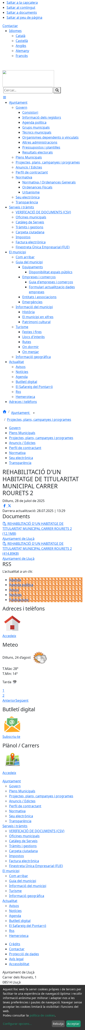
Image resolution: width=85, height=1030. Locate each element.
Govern (15, 428)
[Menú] (4, 97)
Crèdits (14, 944)
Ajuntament (20, 412)
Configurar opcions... (17, 1024)
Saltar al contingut (21, 7)
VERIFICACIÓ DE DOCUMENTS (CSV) (36, 831)
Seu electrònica (21, 457)
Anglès (21, 45)
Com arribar (18, 876)
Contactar (10, 25)
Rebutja (58, 1024)
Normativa (17, 452)
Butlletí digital (20, 920)
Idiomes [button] (15, 30)
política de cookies (42, 1015)
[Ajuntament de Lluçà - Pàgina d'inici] (28, 78)
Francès (22, 55)
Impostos (16, 856)
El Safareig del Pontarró (27, 925)
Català (20, 35)
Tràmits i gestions (23, 846)
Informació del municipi (27, 886)
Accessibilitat (19, 964)
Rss (11, 930)
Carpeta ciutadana (23, 851)
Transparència (20, 462)
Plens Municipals (22, 433)
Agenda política (21, 584)
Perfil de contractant (25, 447)
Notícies (15, 594)
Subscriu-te (11, 736)
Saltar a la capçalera (22, 2)
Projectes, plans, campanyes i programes (39, 419)
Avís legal (16, 959)
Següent (21, 700)
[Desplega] (33, 413)
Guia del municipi (22, 881)
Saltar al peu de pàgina (24, 17)
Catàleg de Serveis (23, 841)
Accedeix (9, 636)
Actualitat (9, 900)
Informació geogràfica (26, 895)
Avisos (14, 589)
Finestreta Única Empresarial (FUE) (36, 866)
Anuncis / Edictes (22, 443)
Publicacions (19, 599)
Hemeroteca (18, 935)
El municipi (10, 871)
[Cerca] (57, 90)
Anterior (8, 700)
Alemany (22, 50)
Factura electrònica (24, 861)
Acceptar (73, 1024)
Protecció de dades (24, 954)
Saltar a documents (22, 12)
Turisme (15, 890)
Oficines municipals (24, 836)
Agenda (15, 579)
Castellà (22, 40)
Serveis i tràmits (14, 826)
